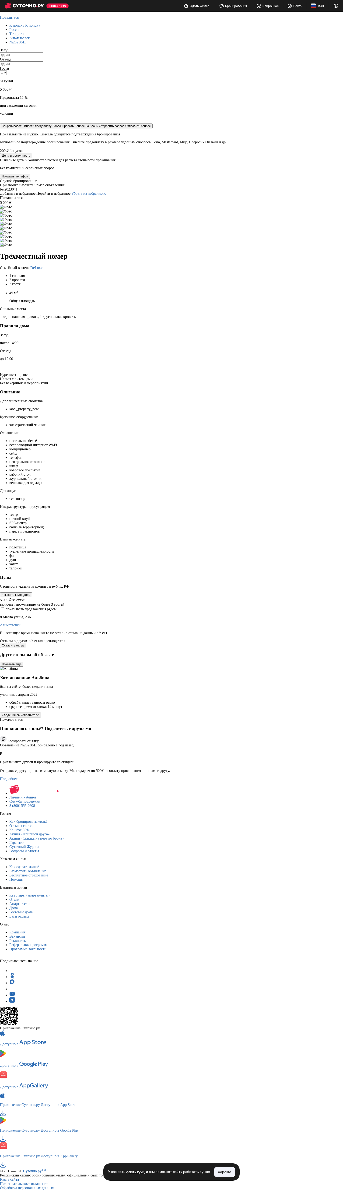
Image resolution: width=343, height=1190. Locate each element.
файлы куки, (135, 1172)
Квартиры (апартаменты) (29, 895)
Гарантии (16, 842)
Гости (4, 68)
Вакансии (17, 936)
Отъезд (5, 59)
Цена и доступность (16, 155)
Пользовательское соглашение (24, 1184)
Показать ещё (11, 664)
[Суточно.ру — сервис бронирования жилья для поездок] (24, 6)
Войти (297, 6)
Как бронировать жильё (28, 821)
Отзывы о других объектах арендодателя (32, 641)
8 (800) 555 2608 (22, 806)
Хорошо (224, 1172)
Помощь (16, 879)
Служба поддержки (24, 801)
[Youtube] (12, 995)
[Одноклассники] (12, 977)
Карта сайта (9, 1179)
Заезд (4, 50)
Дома (13, 908)
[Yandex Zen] (12, 1001)
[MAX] (12, 983)
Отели (14, 899)
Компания (17, 932)
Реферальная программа (28, 945)
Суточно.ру (34, 1171)
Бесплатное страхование (28, 875)
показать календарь (16, 595)
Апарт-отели (19, 904)
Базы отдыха (19, 916)
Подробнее (9, 779)
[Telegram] (12, 971)
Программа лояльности (27, 949)
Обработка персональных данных (27, 1188)
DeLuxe (36, 268)
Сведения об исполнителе (20, 715)
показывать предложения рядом (31, 609)
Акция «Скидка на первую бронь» (36, 838)
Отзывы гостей (21, 826)
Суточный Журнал (24, 847)
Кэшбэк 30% (19, 830)
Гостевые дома (21, 912)
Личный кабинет (22, 797)
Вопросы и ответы (24, 851)
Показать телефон (15, 176)
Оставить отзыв (13, 645)
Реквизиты (18, 941)
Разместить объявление (27, 871)
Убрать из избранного (88, 193)
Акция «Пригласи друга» (29, 834)
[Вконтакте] (12, 989)
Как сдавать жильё (24, 867)
